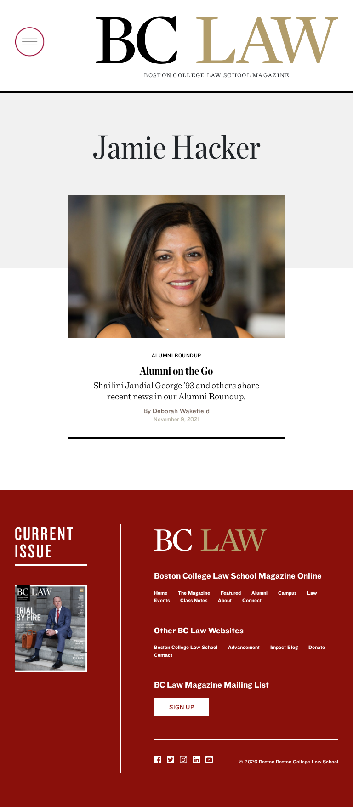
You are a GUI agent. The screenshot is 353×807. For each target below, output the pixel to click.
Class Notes (193, 600)
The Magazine (194, 593)
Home (160, 593)
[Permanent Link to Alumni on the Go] (176, 265)
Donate (316, 647)
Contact (163, 655)
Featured (231, 593)
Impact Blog (284, 647)
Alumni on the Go (176, 370)
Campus (287, 593)
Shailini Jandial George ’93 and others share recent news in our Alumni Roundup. (176, 390)
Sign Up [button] (181, 707)
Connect (252, 600)
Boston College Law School (185, 647)
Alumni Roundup (176, 355)
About (225, 600)
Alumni (259, 593)
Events (162, 600)
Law (312, 593)
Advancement (244, 647)
